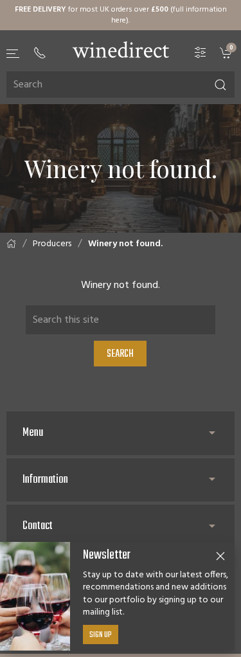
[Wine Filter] (200, 53)
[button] (13, 54)
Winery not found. (125, 244)
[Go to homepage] (121, 49)
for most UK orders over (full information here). (121, 15)
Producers (52, 244)
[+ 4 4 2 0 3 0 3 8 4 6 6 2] (39, 52)
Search (120, 354)
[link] (227, 53)
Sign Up (100, 635)
